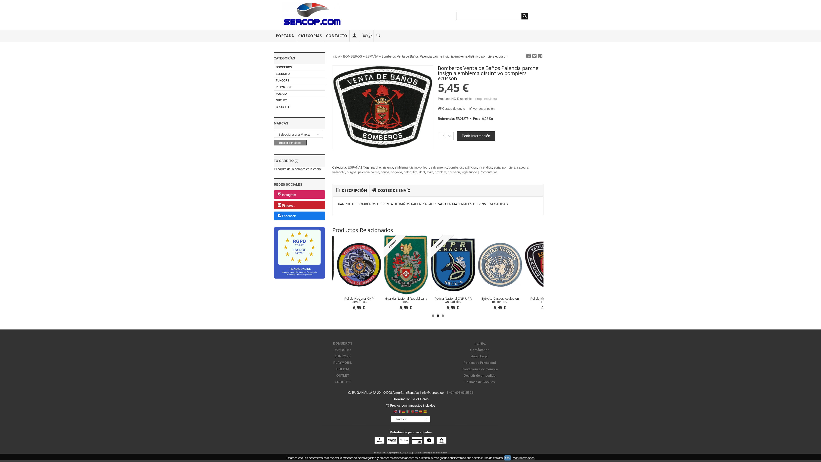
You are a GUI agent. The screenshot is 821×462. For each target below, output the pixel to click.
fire (415, 172)
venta (375, 172)
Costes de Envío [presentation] (393, 190)
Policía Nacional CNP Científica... (359, 300)
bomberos (456, 167)
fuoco (473, 172)
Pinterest (288, 205)
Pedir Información (476, 136)
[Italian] (408, 412)
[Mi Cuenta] (354, 36)
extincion (471, 167)
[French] (399, 412)
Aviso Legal (479, 356)
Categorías (310, 35)
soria (497, 167)
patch (407, 172)
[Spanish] (420, 412)
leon (426, 167)
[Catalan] (425, 412)
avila (430, 172)
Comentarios (489, 172)
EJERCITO (283, 74)
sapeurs (522, 167)
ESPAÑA (354, 167)
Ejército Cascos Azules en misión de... (500, 300)
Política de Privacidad (480, 362)
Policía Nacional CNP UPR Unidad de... (453, 300)
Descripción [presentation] (354, 190)
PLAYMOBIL (284, 87)
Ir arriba (480, 343)
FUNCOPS (282, 80)
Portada (285, 35)
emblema (401, 167)
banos (385, 172)
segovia (396, 172)
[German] (403, 412)
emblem (440, 172)
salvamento (439, 167)
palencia (364, 172)
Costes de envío (453, 108)
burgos (351, 172)
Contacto (336, 35)
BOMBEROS (284, 67)
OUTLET (281, 100)
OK (507, 458)
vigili (465, 172)
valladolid (338, 172)
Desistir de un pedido (480, 375)
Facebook (289, 216)
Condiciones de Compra (480, 369)
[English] (395, 412)
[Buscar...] (378, 36)
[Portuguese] (412, 412)
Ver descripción (484, 108)
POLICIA (281, 93)
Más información (524, 458)
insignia (387, 167)
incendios (485, 167)
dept (422, 172)
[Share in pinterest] (540, 56)
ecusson (454, 172)
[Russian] (416, 412)
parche (376, 167)
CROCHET (282, 107)
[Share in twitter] (534, 56)
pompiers (508, 167)
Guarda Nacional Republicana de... (406, 300)
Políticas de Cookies (479, 382)
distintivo (415, 167)
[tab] (351, 191)
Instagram (289, 195)
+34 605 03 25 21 (461, 392)
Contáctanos (479, 350)
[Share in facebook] (529, 56)
